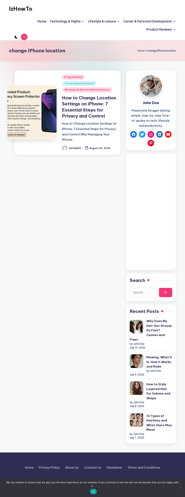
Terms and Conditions (144, 467)
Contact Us (92, 467)
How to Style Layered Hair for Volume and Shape (158, 391)
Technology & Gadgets (79, 83)
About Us (72, 467)
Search (137, 280)
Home (141, 50)
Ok (93, 491)
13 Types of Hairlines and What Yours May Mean (159, 423)
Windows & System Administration (87, 89)
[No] (180, 487)
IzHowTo (20, 8)
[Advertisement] (151, 212)
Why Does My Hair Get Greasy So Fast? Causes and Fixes (151, 330)
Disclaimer (114, 467)
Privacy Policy (49, 467)
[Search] (165, 292)
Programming (73, 77)
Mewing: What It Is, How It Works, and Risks (159, 361)
